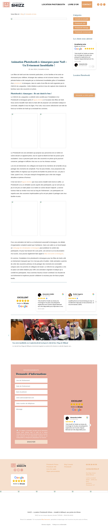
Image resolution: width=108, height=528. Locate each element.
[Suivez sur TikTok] (104, 4)
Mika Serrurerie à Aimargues (53, 254)
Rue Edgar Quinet (91, 473)
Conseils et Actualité (81, 19)
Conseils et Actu (30, 14)
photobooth (18, 83)
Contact (87, 4)
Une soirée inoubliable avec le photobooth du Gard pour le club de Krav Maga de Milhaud (40, 343)
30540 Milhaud (90, 474)
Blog (22, 14)
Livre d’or (73, 4)
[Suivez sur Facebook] (98, 4)
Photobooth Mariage (81, 28)
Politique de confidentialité (59, 524)
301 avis (83, 46)
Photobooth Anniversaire (83, 32)
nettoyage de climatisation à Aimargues (26, 248)
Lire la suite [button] (78, 61)
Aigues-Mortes (38, 100)
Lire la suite (17, 350)
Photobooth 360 (80, 23)
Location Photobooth (53, 4)
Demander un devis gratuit (84, 95)
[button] (93, 66)
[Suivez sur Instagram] (101, 4)
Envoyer (31, 442)
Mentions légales (46, 524)
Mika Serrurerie (45, 519)
